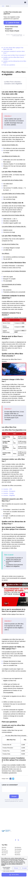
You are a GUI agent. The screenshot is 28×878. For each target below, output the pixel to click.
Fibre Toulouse (5, 852)
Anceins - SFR (7, 489)
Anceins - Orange (8, 493)
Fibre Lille (4, 854)
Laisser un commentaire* (10, 785)
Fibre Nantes (17, 852)
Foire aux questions (9, 65)
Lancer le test (13, 23)
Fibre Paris (4, 847)
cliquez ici (21, 801)
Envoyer (14, 796)
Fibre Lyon (4, 849)
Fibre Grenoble (18, 851)
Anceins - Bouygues (9, 491)
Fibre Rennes (17, 854)
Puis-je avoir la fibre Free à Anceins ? (14, 55)
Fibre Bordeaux (18, 847)
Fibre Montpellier (18, 849)
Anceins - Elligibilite (9, 495)
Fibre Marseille (5, 851)
